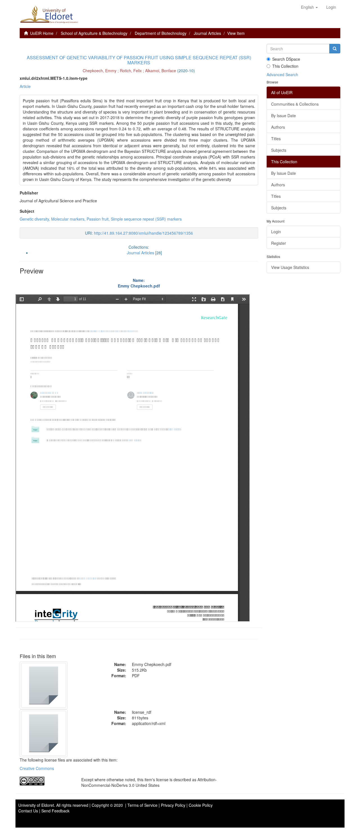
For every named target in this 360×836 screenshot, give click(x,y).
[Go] (334, 48)
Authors (278, 127)
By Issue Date (283, 115)
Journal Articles (207, 33)
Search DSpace (286, 59)
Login (276, 231)
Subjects (278, 150)
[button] (309, 7)
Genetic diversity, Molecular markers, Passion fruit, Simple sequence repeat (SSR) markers (101, 219)
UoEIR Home (41, 33)
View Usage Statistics (290, 267)
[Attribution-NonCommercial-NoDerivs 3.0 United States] (46, 781)
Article (25, 86)
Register (278, 243)
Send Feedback (55, 811)
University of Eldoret (36, 805)
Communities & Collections (295, 104)
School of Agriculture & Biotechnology (94, 33)
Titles (276, 138)
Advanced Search (282, 74)
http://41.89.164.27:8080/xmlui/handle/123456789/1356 (143, 233)
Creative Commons (37, 768)
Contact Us (28, 811)
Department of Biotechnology (160, 33)
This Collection (285, 66)
